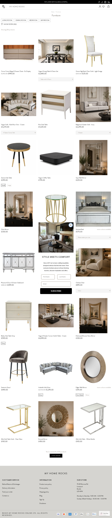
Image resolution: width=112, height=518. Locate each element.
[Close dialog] (71, 225)
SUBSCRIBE (56, 291)
